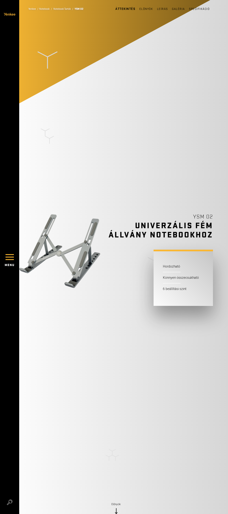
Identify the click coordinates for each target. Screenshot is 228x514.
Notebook (44, 9)
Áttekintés (125, 9)
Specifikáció (199, 9)
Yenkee (32, 9)
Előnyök (146, 9)
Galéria (178, 9)
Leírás (162, 9)
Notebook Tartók (62, 9)
